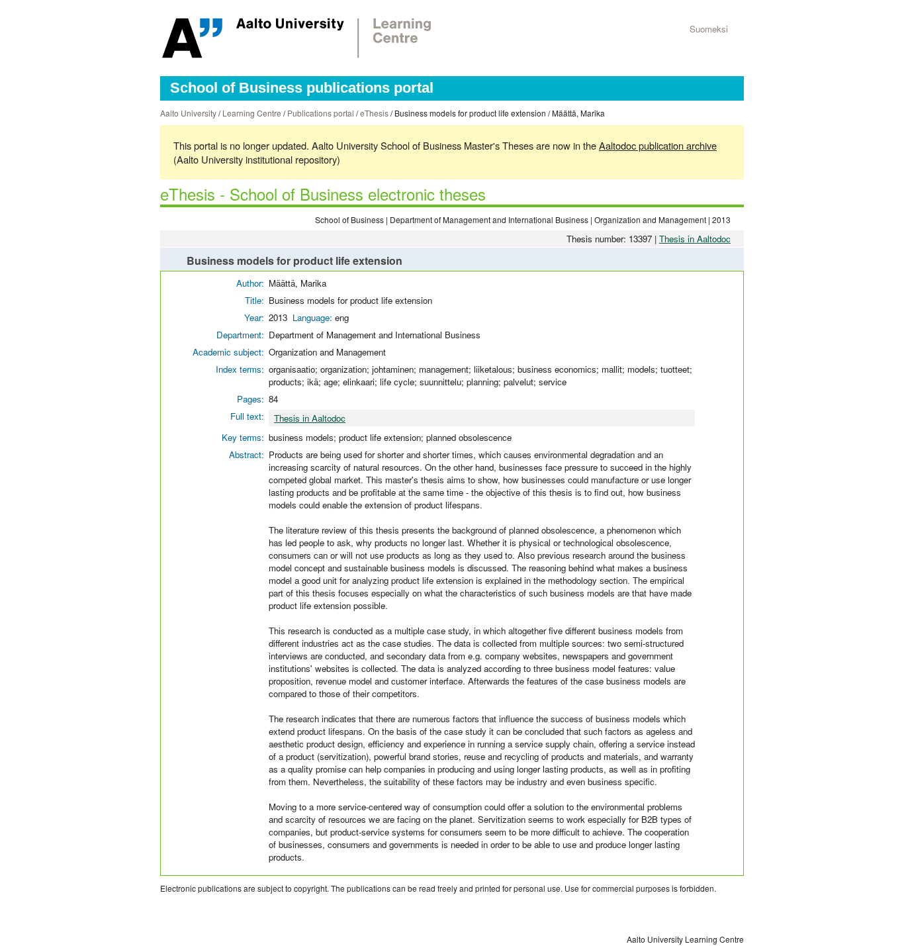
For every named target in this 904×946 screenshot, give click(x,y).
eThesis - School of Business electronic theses (323, 193)
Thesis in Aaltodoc (695, 238)
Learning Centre (251, 112)
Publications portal (320, 112)
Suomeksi (709, 29)
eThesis (374, 112)
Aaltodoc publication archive (658, 145)
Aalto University (188, 112)
